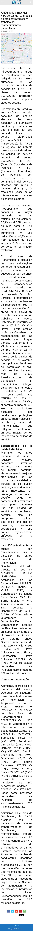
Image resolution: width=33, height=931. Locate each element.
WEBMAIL (16, 926)
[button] (30, 2)
